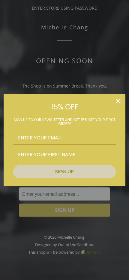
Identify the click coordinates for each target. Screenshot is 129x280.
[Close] (118, 101)
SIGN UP (64, 171)
